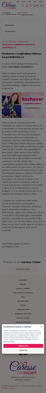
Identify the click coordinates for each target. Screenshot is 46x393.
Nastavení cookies (8, 388)
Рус (23, 1)
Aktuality (9, 25)
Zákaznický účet (23, 309)
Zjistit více (23, 269)
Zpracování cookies (9, 341)
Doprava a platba (23, 318)
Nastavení (23, 350)
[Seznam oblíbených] (30, 5)
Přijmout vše (23, 346)
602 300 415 (10, 14)
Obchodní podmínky (23, 322)
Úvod (4, 41)
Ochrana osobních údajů (32, 386)
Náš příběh (23, 280)
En (18, 1)
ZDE (17, 246)
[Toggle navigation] (41, 5)
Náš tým (23, 284)
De (35, 1)
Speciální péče (23, 301)
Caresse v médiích (23, 288)
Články (12, 41)
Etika (23, 297)
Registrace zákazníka (23, 314)
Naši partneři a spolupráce (23, 293)
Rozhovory (10, 31)
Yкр (40, 1)
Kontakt (23, 305)
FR (30, 1)
